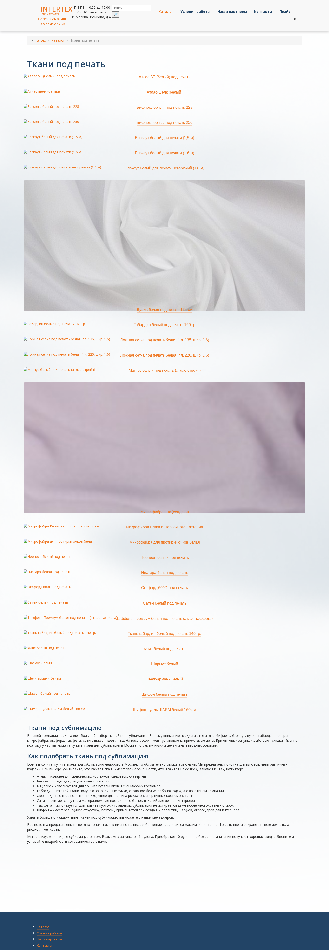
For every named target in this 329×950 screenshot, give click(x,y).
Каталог (165, 11)
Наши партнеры (232, 11)
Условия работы (195, 11)
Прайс (284, 11)
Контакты (263, 11)
